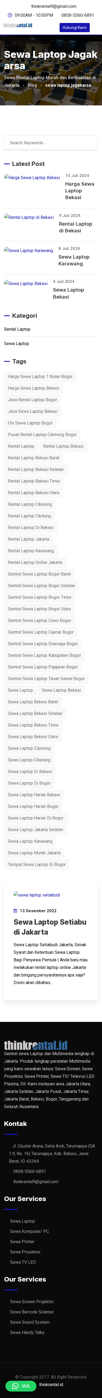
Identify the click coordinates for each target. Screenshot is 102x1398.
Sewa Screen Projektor (32, 1301)
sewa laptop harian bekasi (34, 794)
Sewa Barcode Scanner (32, 1312)
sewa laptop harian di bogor (36, 818)
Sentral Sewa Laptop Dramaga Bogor (43, 643)
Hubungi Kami (74, 27)
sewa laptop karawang (30, 841)
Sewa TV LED (23, 1262)
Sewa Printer (22, 1241)
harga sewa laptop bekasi (33, 388)
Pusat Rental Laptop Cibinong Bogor (42, 434)
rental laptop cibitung (29, 516)
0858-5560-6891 (77, 15)
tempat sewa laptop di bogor (37, 864)
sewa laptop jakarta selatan (35, 829)
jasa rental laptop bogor (32, 399)
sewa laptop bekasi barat (33, 701)
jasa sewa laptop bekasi (32, 411)
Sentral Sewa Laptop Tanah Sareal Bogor (46, 678)
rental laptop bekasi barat (33, 457)
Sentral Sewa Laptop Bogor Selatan (41, 585)
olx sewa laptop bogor (30, 423)
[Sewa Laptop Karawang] (31, 251)
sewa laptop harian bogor (33, 806)
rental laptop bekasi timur (34, 481)
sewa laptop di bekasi (30, 771)
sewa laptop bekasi (61, 690)
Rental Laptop (17, 329)
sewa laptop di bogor (29, 783)
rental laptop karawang (31, 550)
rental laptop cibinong (30, 504)
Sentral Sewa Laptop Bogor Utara (39, 608)
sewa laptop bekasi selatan (35, 713)
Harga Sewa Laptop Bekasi (79, 190)
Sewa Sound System (30, 1322)
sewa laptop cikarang (29, 759)
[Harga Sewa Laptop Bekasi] (34, 178)
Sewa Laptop (16, 343)
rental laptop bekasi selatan (36, 469)
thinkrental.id (51, 1384)
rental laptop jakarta (28, 539)
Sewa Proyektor (25, 1252)
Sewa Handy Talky (27, 1332)
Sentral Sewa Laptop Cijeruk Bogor (41, 632)
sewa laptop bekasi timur (33, 725)
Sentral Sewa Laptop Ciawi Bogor (39, 620)
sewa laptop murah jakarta (34, 852)
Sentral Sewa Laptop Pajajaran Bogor (43, 667)
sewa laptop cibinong (29, 748)
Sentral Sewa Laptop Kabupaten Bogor (44, 655)
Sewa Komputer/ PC (29, 1231)
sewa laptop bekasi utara (33, 736)
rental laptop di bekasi (31, 527)
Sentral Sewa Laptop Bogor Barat (39, 574)
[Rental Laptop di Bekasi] (31, 218)
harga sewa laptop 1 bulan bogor (40, 376)
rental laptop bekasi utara (33, 492)
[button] (20, 1386)
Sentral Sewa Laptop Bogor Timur (40, 597)
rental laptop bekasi (63, 446)
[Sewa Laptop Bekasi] (28, 283)
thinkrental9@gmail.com (53, 6)
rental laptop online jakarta (35, 562)
